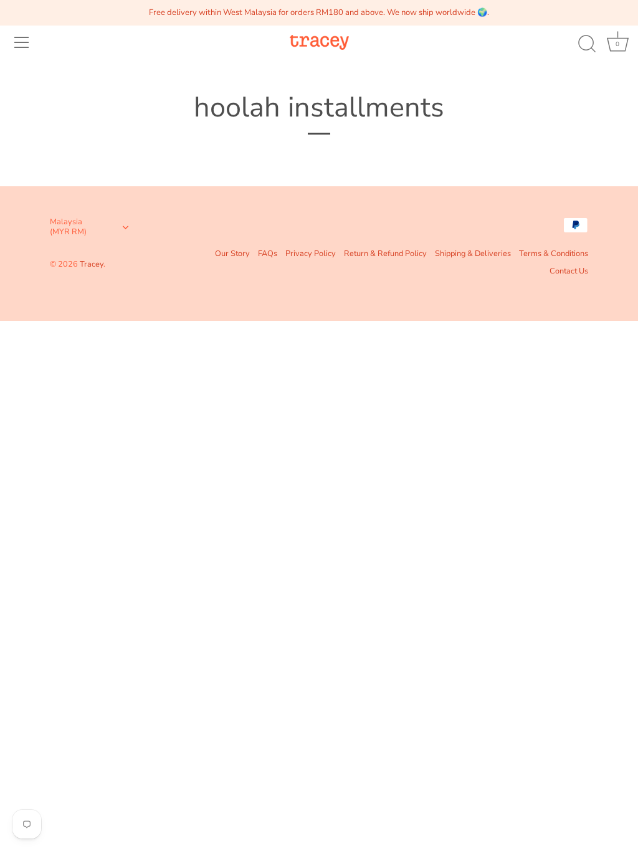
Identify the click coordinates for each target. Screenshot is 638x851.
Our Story (232, 253)
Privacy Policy (310, 253)
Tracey (91, 264)
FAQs (267, 253)
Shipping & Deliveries (473, 253)
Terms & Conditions (553, 253)
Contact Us (569, 271)
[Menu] (22, 42)
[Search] (587, 44)
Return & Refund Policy (385, 253)
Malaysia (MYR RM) (68, 227)
